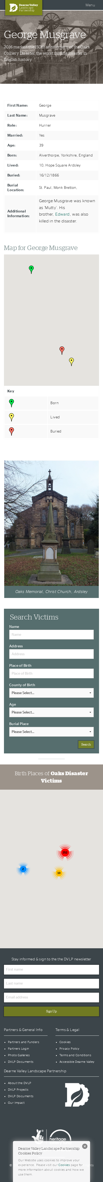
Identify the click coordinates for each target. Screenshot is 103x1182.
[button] (31, 269)
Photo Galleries (19, 1055)
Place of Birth (20, 666)
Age (12, 704)
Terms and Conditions (75, 1055)
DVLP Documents (21, 1061)
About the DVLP (19, 1083)
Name (14, 627)
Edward (62, 214)
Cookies (65, 1042)
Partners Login (18, 1048)
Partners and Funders (23, 1042)
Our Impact (16, 1102)
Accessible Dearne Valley (77, 1061)
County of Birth (22, 685)
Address (16, 646)
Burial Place (19, 724)
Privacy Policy (69, 1048)
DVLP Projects (18, 1089)
